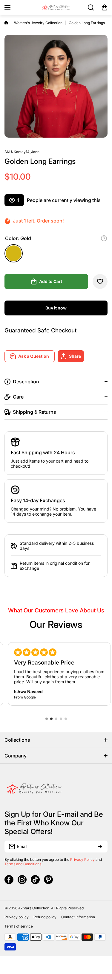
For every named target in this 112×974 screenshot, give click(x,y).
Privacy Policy (82, 859)
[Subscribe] (100, 846)
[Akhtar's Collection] (56, 7)
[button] (105, 7)
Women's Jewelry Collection (38, 23)
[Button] (104, 238)
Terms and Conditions (22, 864)
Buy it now (56, 307)
